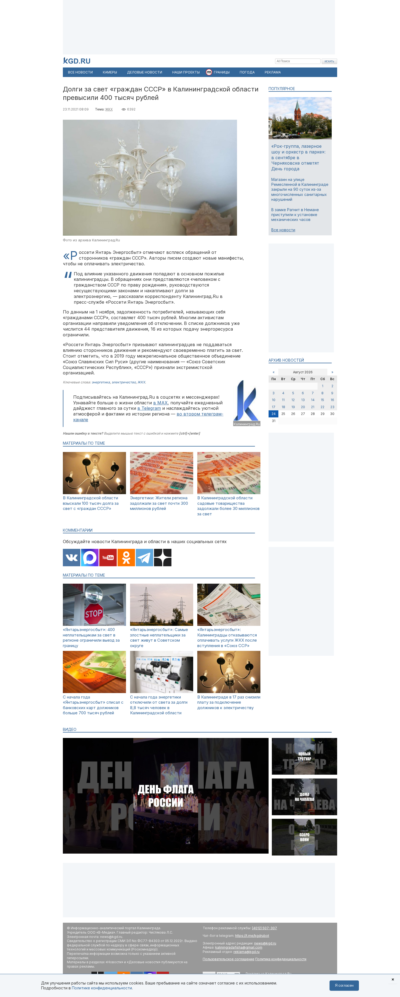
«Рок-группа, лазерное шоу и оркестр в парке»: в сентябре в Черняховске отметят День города (298, 157)
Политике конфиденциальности (102, 988)
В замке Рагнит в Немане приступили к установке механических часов (295, 214)
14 (313, 400)
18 (283, 407)
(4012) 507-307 (264, 928)
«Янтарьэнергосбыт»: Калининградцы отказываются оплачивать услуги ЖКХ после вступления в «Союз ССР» (227, 637)
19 (293, 407)
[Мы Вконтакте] (71, 558)
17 (273, 407)
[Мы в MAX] (90, 558)
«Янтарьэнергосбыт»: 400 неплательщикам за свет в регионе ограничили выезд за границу (91, 637)
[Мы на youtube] (108, 558)
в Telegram (149, 408)
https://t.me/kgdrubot (252, 936)
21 (312, 407)
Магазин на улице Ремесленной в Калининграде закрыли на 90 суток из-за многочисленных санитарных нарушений (299, 189)
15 (322, 400)
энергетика (101, 382)
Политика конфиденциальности (280, 959)
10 (273, 400)
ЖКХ (109, 109)
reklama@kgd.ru (246, 952)
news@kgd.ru (265, 943)
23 (332, 407)
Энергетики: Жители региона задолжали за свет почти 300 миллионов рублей (159, 503)
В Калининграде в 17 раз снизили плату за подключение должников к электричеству (228, 702)
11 (283, 400)
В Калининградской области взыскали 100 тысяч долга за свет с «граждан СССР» (91, 503)
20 (303, 407)
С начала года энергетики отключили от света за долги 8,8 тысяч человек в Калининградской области (158, 705)
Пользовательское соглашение (228, 959)
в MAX (160, 402)
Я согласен (344, 985)
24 (274, 414)
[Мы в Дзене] (162, 558)
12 (293, 400)
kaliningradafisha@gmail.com (238, 947)
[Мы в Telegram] (144, 558)
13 (303, 400)
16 (332, 400)
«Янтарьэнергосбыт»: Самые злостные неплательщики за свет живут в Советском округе (159, 637)
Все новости (283, 229)
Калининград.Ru (247, 424)
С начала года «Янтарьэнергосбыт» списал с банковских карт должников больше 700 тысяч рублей (93, 705)
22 (322, 407)
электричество (124, 382)
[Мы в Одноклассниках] (126, 558)
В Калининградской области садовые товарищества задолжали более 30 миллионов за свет (228, 505)
